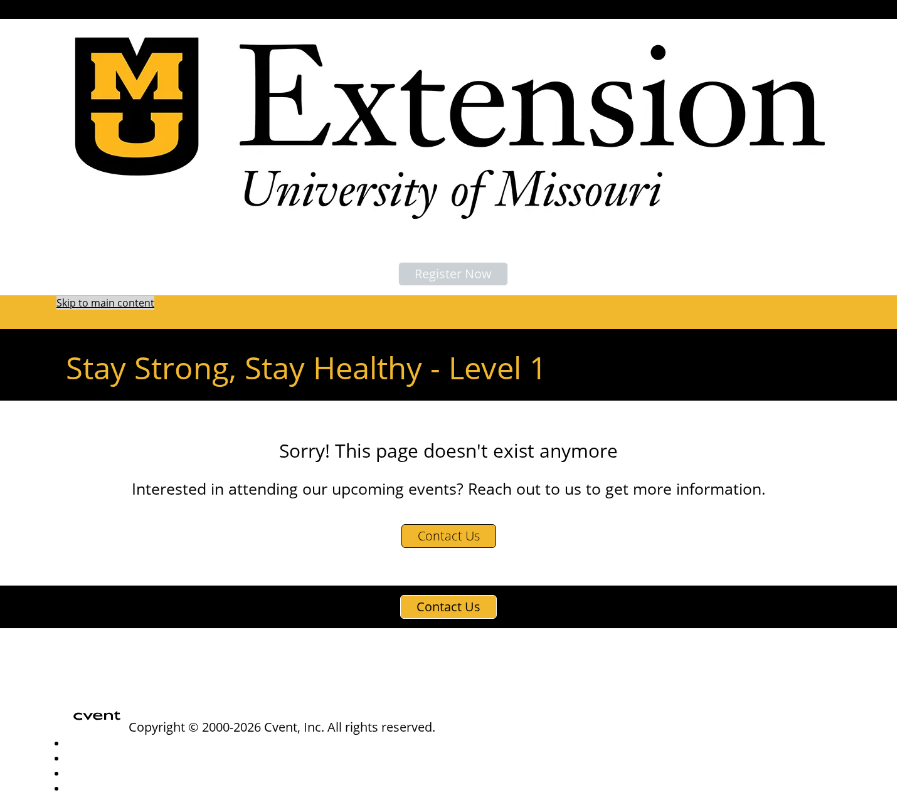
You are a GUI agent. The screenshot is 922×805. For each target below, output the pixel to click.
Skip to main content (105, 303)
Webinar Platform (103, 788)
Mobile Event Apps (105, 758)
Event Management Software (126, 743)
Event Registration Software (124, 773)
